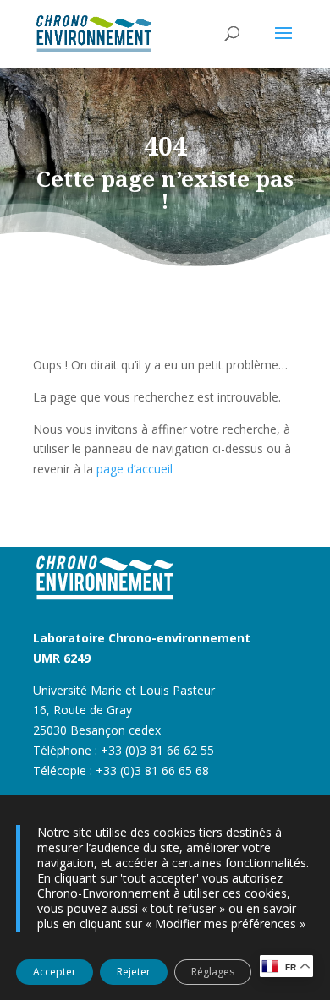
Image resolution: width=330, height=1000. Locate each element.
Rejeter (134, 971)
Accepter (54, 971)
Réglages (212, 971)
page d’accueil (134, 469)
